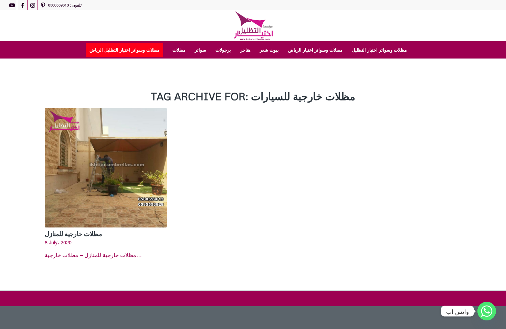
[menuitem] (127, 50)
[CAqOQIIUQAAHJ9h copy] (252, 25)
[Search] (415, 50)
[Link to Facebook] (22, 5)
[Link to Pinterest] (43, 5)
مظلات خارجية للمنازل (73, 233)
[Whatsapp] (486, 311)
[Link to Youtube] (12, 5)
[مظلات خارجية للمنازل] (106, 167)
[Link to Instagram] (33, 5)
